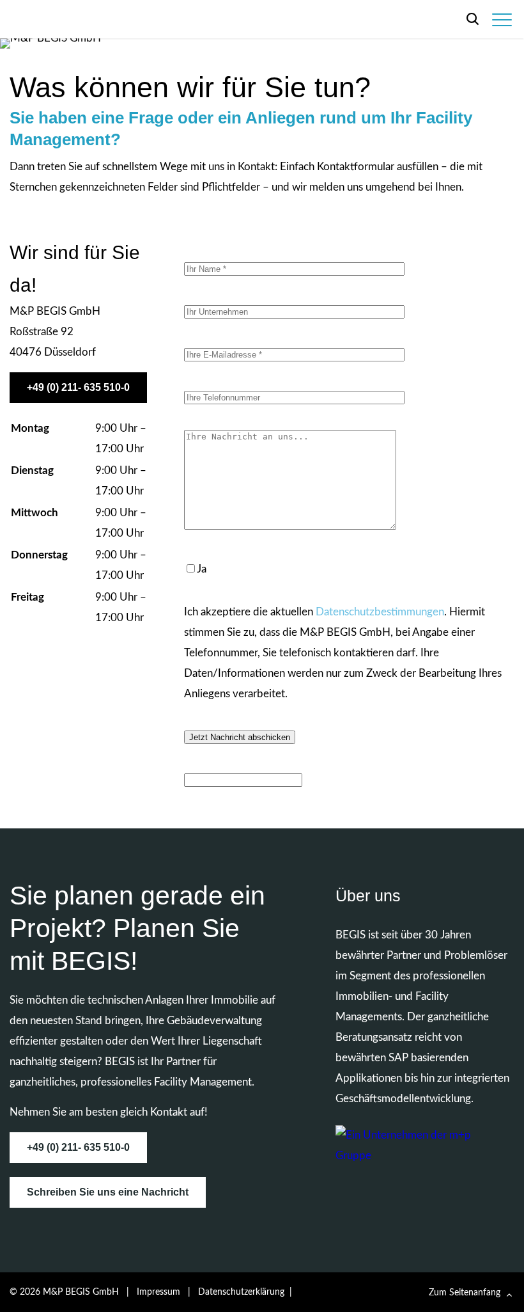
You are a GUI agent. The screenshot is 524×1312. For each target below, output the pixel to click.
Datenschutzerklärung (241, 1292)
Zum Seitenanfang (464, 1292)
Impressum (158, 1292)
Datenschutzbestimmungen (380, 611)
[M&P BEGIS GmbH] (85, 20)
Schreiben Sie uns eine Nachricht (108, 1192)
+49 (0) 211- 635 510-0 (78, 387)
